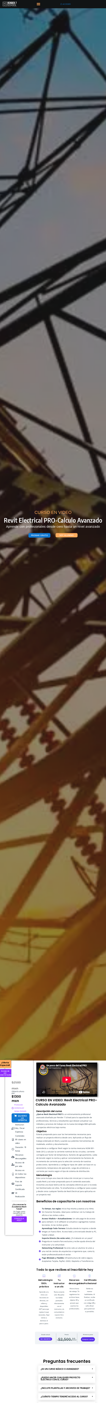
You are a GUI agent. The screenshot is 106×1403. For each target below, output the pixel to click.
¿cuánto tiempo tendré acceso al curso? (64, 1396)
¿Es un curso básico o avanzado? (60, 1369)
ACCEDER (66, 4)
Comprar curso (88, 1339)
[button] (38, 4)
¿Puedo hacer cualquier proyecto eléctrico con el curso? (60, 1378)
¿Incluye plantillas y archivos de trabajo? (65, 1388)
